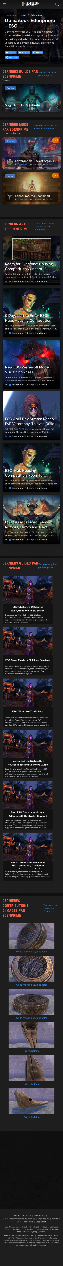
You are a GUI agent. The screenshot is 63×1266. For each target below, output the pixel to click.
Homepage (10, 15)
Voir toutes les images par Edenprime (50, 908)
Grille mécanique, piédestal (31, 951)
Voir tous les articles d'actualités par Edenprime (44, 226)
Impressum (43, 1218)
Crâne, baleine (32, 1051)
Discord (16, 1215)
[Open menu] (4, 4)
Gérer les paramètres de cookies (19, 1218)
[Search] (58, 4)
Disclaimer (41, 1221)
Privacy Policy (40, 1215)
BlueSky (27, 1215)
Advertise (28, 1221)
